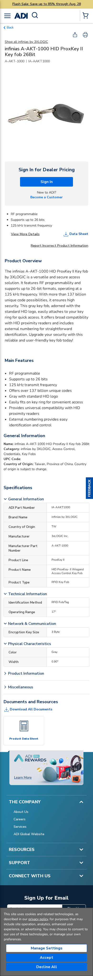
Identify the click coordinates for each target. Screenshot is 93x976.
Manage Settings (46, 948)
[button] (89, 488)
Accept (46, 957)
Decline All (46, 967)
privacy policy (38, 919)
